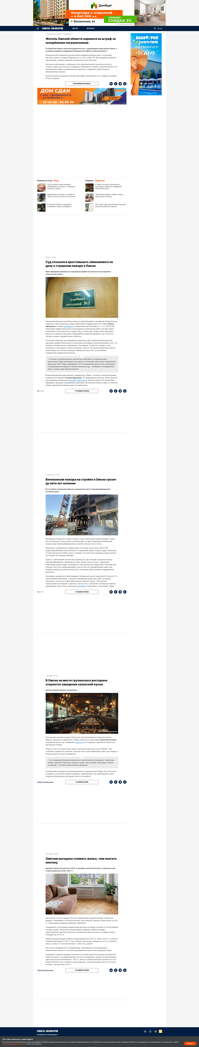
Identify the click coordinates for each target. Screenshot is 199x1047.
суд (57, 180)
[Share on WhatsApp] (124, 83)
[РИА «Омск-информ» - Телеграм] (155, 1031)
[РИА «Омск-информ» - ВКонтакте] (145, 1031)
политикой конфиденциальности (13, 1044)
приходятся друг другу (77, 380)
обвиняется (68, 326)
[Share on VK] (111, 83)
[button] (37, 28)
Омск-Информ (52, 28)
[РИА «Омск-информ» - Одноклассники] (150, 1031)
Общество (67, 34)
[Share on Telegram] (119, 83)
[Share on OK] (115, 83)
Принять (190, 1043)
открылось (79, 742)
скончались (82, 586)
